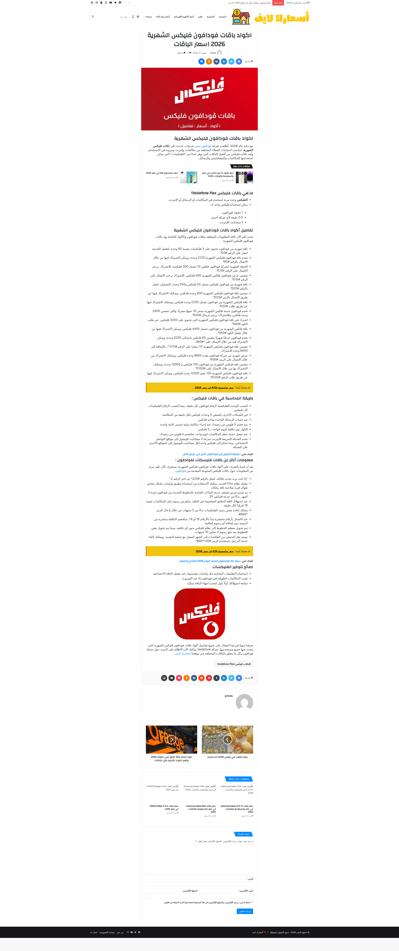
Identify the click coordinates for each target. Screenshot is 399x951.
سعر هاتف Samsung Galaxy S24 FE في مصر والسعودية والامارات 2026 (237, 809)
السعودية (211, 17)
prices (213, 53)
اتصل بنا (93, 932)
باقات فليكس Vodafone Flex (233, 664)
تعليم (200, 17)
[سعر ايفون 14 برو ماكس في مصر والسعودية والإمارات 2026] (244, 177)
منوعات (148, 17)
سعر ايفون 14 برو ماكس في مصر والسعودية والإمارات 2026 (217, 174)
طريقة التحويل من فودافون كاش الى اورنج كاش (211, 454)
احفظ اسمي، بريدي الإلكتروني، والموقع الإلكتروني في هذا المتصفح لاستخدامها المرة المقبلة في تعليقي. (206, 902)
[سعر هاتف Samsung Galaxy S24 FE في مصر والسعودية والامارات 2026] (237, 794)
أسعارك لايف (257, 932)
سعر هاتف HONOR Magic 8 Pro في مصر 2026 (164, 807)
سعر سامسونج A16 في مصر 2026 (162, 173)
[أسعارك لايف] (270, 17)
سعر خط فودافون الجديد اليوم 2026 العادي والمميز (209, 560)
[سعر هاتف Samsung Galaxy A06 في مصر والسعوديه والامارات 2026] (199, 794)
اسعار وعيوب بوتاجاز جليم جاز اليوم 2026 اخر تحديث (248, 2)
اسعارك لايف (183, 653)
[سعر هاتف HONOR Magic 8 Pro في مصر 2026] (162, 794)
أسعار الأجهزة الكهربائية (184, 17)
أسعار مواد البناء (163, 17)
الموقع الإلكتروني (190, 890)
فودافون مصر (203, 146)
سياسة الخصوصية (107, 932)
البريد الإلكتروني (245, 890)
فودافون (181, 471)
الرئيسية (222, 17)
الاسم (250, 879)
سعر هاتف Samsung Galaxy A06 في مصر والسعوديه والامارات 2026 (201, 809)
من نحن (120, 932)
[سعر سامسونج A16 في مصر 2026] (188, 177)
